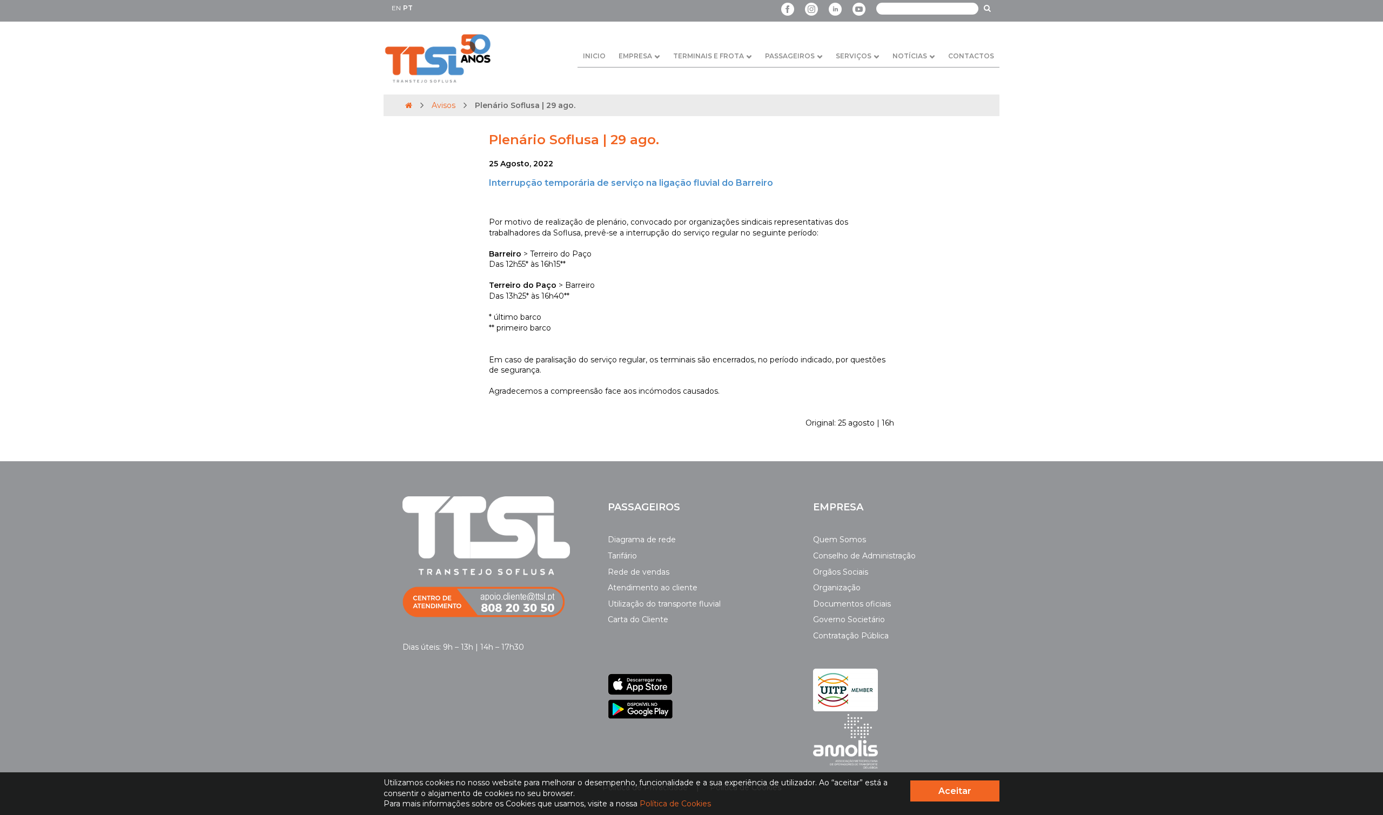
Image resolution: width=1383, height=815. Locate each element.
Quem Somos (839, 539)
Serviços (853, 56)
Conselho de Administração (864, 556)
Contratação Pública (851, 636)
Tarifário (622, 556)
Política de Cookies (675, 804)
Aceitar (954, 791)
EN (396, 8)
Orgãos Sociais (840, 572)
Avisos (443, 105)
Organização (837, 587)
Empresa (635, 56)
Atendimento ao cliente (652, 587)
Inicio (594, 56)
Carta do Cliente (638, 619)
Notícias (909, 56)
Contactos (971, 56)
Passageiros (790, 56)
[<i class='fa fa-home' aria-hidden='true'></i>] (408, 105)
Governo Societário (849, 619)
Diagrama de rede (642, 539)
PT (408, 8)
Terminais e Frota (708, 56)
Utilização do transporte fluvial (664, 604)
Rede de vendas (638, 572)
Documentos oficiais (852, 604)
